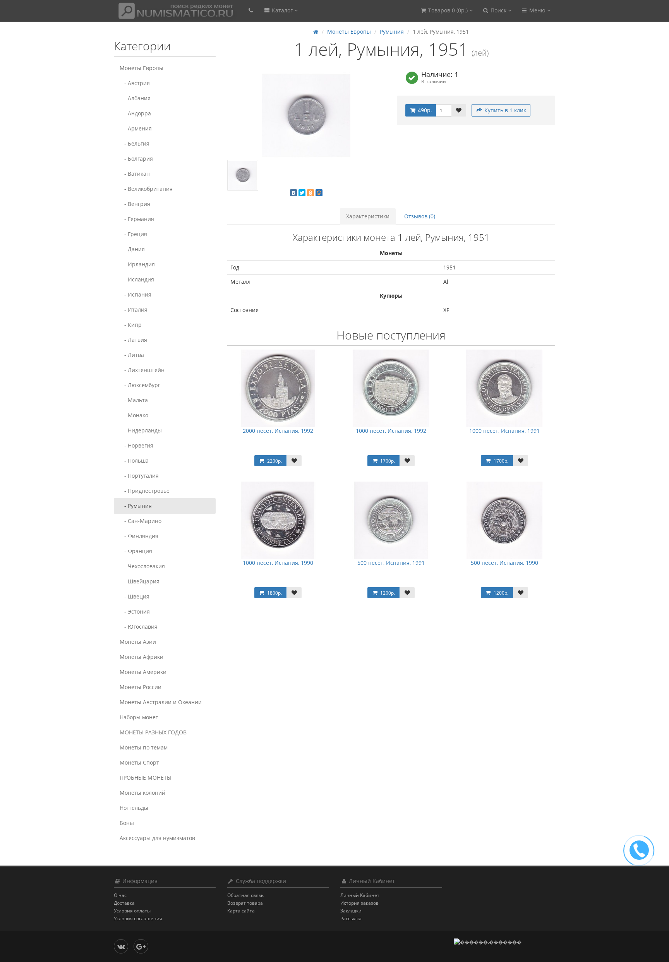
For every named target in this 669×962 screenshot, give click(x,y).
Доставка (124, 903)
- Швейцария (140, 581)
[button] (446, 10)
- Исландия (137, 279)
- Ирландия (137, 264)
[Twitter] (301, 192)
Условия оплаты (132, 910)
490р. (424, 110)
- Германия (137, 219)
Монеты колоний (142, 792)
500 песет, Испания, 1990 (504, 562)
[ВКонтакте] (293, 192)
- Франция (136, 551)
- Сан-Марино (140, 521)
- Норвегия (136, 445)
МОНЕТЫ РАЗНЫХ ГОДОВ (153, 732)
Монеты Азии (138, 641)
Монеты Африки (141, 656)
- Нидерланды (141, 430)
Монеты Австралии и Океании (161, 702)
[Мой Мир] (319, 192)
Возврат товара (245, 903)
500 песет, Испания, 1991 (391, 562)
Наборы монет (139, 717)
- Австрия (135, 83)
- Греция (133, 234)
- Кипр (131, 324)
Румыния (392, 31)
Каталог (282, 10)
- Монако (134, 415)
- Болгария (136, 158)
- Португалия (139, 475)
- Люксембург (140, 385)
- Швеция (134, 596)
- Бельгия (134, 143)
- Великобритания (146, 188)
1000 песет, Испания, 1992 (391, 430)
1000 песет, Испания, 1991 (504, 430)
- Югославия (139, 626)
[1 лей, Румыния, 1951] (306, 116)
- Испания (135, 294)
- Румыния (136, 505)
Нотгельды (134, 807)
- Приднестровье (145, 490)
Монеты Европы (141, 68)
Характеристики (367, 216)
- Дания (132, 249)
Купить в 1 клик (504, 110)
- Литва (132, 354)
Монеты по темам (144, 747)
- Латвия (133, 339)
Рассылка (351, 918)
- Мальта (134, 400)
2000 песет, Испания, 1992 (278, 430)
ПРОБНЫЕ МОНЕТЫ (146, 777)
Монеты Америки (143, 672)
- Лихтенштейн (142, 370)
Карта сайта (241, 910)
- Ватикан (135, 173)
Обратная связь (245, 895)
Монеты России (140, 687)
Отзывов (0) (419, 216)
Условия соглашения (138, 918)
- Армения (136, 128)
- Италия (134, 309)
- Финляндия (139, 536)
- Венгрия (135, 203)
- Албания (135, 98)
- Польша (134, 460)
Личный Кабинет (359, 895)
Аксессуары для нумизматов (157, 838)
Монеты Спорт (139, 762)
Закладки (351, 910)
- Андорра (135, 113)
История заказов (359, 903)
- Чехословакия (142, 566)
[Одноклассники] (310, 192)
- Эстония (135, 611)
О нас (120, 895)
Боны (127, 823)
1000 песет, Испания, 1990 (278, 562)
